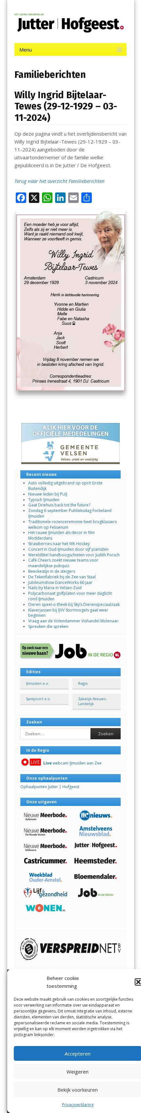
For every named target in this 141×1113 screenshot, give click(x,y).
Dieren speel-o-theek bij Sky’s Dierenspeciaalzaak (74, 604)
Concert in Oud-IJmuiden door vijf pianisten (68, 549)
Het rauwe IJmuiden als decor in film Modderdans (61, 535)
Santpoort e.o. (38, 698)
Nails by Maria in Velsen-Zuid (55, 587)
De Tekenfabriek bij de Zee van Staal (62, 577)
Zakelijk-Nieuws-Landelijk (92, 701)
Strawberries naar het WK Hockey (59, 543)
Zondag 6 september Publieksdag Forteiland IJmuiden (69, 513)
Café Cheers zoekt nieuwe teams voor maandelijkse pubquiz (63, 562)
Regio (83, 683)
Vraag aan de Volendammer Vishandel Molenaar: (73, 621)
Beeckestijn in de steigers (52, 571)
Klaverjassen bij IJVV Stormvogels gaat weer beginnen (68, 612)
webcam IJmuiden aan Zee (72, 763)
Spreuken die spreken (48, 626)
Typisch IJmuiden (43, 499)
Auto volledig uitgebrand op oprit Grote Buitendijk (65, 485)
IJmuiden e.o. (37, 683)
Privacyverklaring (77, 1104)
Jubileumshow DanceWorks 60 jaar (60, 582)
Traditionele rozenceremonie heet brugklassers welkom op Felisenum (72, 524)
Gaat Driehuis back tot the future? (59, 505)
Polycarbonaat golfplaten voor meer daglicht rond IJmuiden (70, 596)
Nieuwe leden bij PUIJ (47, 494)
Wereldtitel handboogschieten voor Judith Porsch (74, 555)
